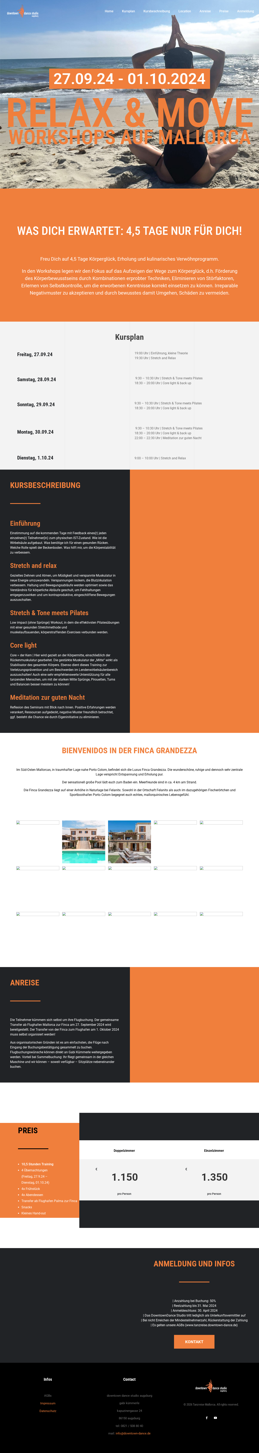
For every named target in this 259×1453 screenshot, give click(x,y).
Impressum (47, 1403)
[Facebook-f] (207, 1418)
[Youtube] (215, 1418)
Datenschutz (47, 1411)
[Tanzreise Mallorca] (22, 11)
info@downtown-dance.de (133, 1433)
